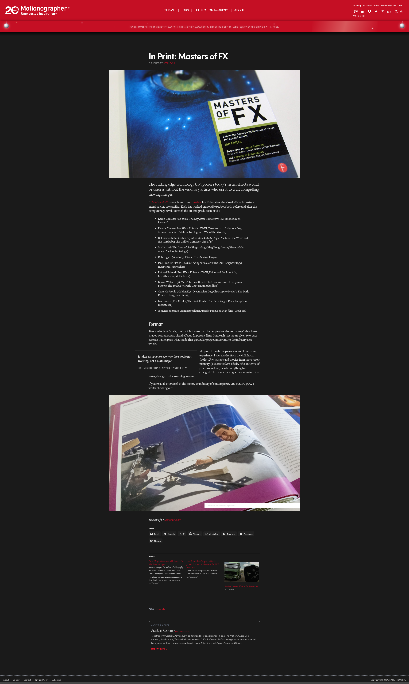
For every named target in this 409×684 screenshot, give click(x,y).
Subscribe (56, 680)
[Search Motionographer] (396, 11)
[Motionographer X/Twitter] (383, 11)
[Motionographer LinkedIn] (362, 11)
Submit (16, 680)
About (6, 680)
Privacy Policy (41, 680)
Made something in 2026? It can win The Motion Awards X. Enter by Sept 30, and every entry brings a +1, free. (204, 26)
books (158, 609)
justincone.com (182, 631)
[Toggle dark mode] (401, 11)
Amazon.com (173, 520)
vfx (163, 609)
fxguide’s (195, 202)
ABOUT (239, 10)
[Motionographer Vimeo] (369, 11)
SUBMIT (170, 10)
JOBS (185, 10)
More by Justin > (159, 649)
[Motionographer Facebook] (376, 11)
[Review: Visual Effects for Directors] (241, 572)
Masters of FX (160, 202)
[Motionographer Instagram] (356, 11)
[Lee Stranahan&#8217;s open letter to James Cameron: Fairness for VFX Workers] (206, 569)
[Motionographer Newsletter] (389, 11)
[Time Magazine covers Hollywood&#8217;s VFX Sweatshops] (168, 572)
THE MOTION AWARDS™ (211, 10)
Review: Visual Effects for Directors (241, 586)
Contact (27, 680)
